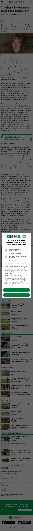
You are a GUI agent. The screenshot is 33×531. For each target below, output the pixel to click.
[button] (16, 261)
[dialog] (16, 265)
